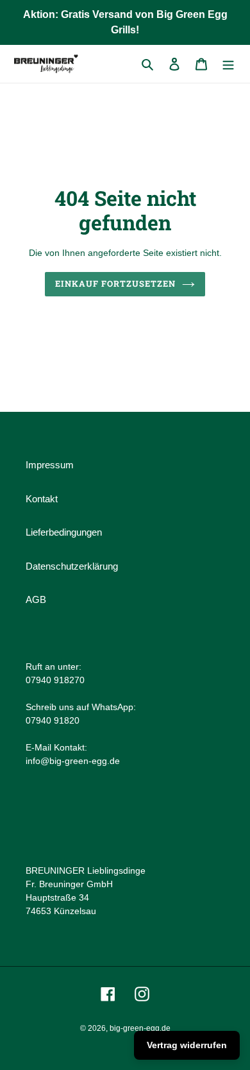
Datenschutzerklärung (72, 566)
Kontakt (42, 498)
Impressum (50, 464)
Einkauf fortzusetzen (115, 283)
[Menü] (228, 64)
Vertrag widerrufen (187, 1045)
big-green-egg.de (140, 1028)
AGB (36, 599)
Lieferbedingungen (64, 532)
